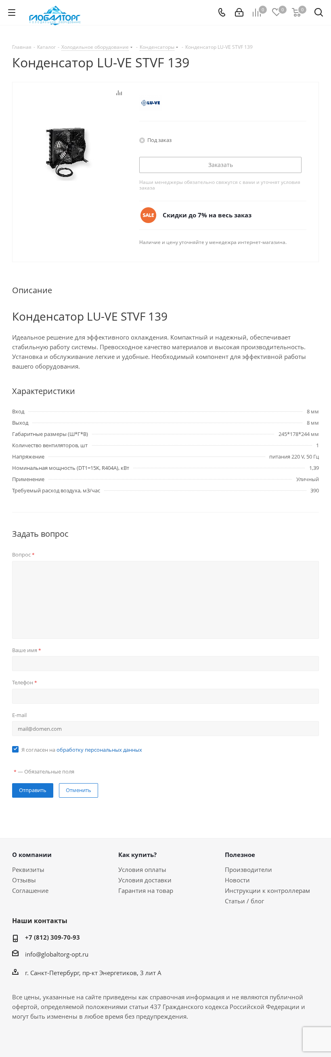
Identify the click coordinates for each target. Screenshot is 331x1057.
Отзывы (24, 880)
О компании (32, 855)
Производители (248, 869)
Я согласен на (81, 749)
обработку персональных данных (99, 749)
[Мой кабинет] (239, 12)
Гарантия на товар (145, 890)
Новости (237, 880)
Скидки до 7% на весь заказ (207, 215)
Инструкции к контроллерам (267, 890)
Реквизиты (28, 869)
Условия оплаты (142, 869)
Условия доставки (145, 880)
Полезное (240, 855)
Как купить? (137, 855)
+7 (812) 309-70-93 (52, 937)
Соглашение (30, 890)
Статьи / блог (244, 901)
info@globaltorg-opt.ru (56, 954)
